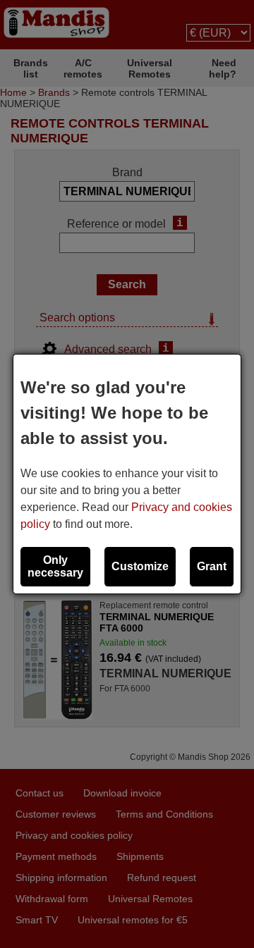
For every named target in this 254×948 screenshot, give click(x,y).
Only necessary (55, 566)
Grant (211, 566)
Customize (140, 566)
